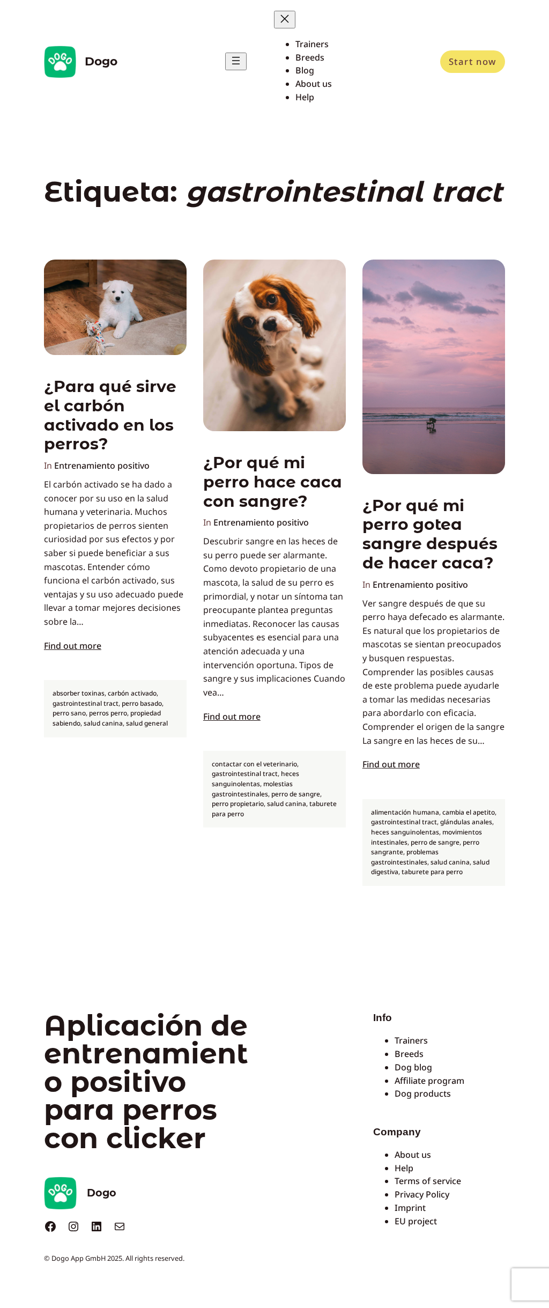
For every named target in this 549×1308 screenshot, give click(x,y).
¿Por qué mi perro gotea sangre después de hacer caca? (430, 534)
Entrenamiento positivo (102, 465)
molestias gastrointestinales (252, 789)
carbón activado (132, 693)
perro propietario (238, 803)
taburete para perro (432, 871)
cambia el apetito (468, 812)
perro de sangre (295, 794)
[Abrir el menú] (236, 61)
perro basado (142, 703)
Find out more (72, 646)
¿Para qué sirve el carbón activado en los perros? (110, 415)
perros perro (108, 713)
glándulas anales (466, 821)
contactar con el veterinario (254, 763)
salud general (147, 723)
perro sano (69, 713)
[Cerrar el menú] (284, 19)
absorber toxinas (79, 693)
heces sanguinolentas (255, 778)
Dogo (101, 61)
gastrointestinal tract (85, 703)
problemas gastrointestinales (405, 857)
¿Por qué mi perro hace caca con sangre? (272, 482)
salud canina (103, 723)
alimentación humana (405, 812)
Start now (472, 61)
